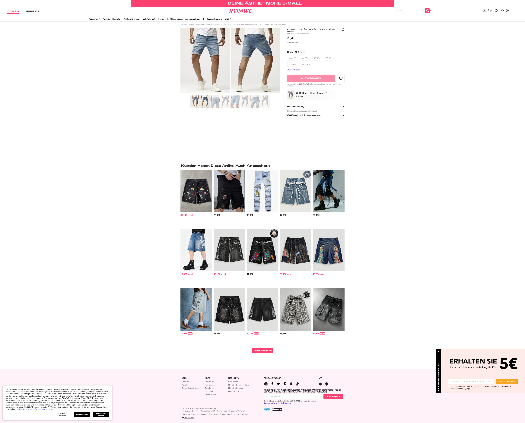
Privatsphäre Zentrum (190, 411)
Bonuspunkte (210, 391)
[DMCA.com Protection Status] (277, 409)
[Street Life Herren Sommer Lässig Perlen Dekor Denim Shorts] (262, 309)
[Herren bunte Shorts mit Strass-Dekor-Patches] (196, 191)
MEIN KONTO (233, 378)
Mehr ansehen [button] (262, 350)
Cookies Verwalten (238, 411)
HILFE (207, 378)
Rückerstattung (210, 394)
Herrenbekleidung (203, 24)
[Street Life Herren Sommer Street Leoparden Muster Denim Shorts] (295, 250)
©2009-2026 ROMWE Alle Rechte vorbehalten (199, 408)
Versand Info (209, 382)
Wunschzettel (233, 382)
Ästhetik (106, 19)
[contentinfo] (183, 215)
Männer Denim (216, 24)
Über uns (185, 382)
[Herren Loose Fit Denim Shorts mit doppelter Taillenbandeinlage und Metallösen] (295, 191)
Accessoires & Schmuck (194, 19)
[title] (262, 165)
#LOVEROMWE (234, 391)
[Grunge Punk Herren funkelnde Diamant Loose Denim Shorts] (229, 309)
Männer (192, 24)
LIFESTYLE (229, 19)
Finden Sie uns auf (272, 378)
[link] (262, 3)
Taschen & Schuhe (214, 19)
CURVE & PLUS (149, 19)
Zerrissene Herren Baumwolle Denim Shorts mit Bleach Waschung (311, 30)
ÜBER (184, 378)
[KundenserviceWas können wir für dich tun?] (502, 10)
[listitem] (196, 198)
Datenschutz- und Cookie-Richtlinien (277, 403)
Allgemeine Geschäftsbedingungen (195, 414)
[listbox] (484, 10)
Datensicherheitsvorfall (190, 388)
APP (320, 378)
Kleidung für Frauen (132, 19)
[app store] (320, 383)
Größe (294, 52)
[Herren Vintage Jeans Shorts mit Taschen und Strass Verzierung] (229, 250)
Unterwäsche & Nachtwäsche (170, 19)
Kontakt (184, 385)
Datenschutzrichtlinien (241, 414)
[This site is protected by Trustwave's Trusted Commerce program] (267, 409)
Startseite (183, 24)
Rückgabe (209, 385)
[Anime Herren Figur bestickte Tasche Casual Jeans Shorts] (329, 250)
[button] (341, 78)
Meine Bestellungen (235, 388)
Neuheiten (116, 19)
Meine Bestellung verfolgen (238, 385)
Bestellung (209, 388)
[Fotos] (230, 61)
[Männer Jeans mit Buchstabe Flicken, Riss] (262, 191)
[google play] (327, 383)
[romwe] (241, 10)
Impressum (226, 414)
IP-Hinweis (215, 414)
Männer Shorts (229, 24)
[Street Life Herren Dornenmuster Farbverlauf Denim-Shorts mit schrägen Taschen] (196, 250)
